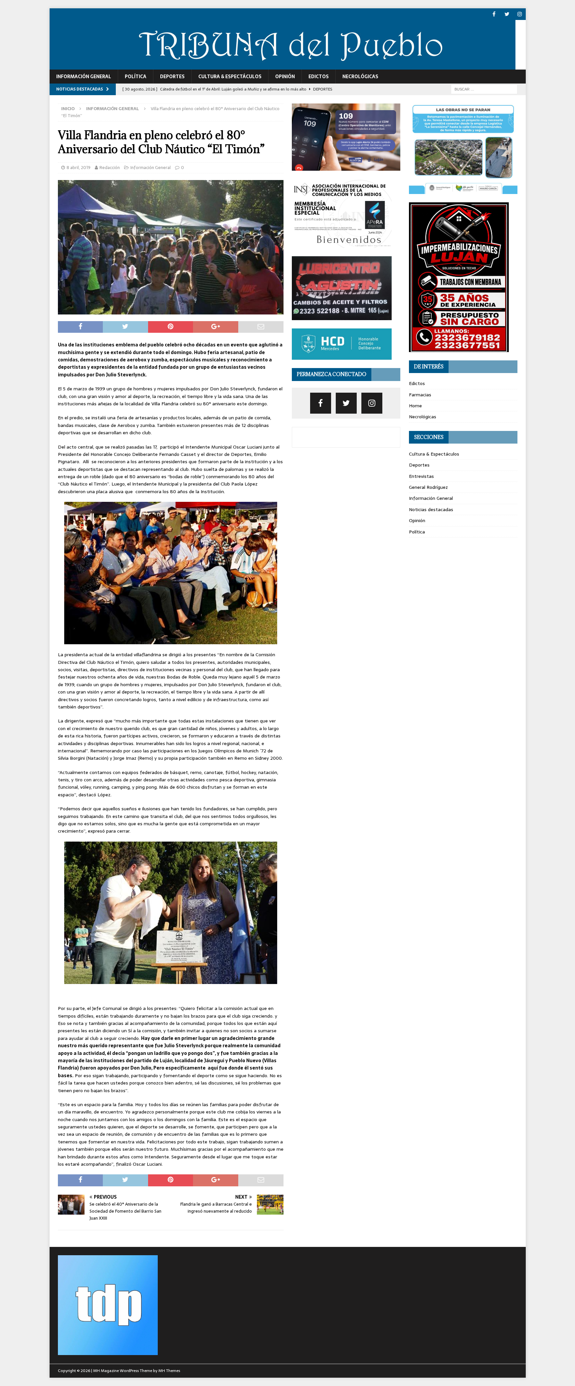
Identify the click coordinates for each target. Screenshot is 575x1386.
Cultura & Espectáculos (230, 76)
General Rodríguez (428, 487)
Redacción (109, 167)
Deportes (172, 76)
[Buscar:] (484, 89)
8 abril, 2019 (79, 167)
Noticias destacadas (431, 509)
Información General (83, 76)
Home (415, 405)
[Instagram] (520, 14)
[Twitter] (507, 14)
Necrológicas (360, 76)
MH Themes (169, 1370)
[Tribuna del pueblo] (282, 66)
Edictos (318, 76)
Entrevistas (421, 476)
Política (135, 76)
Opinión (285, 76)
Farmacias (420, 394)
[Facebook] (494, 14)
